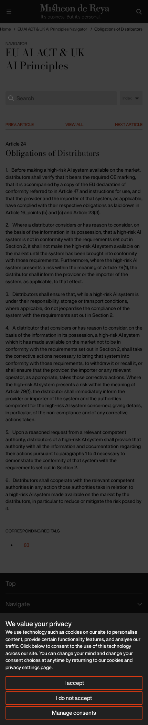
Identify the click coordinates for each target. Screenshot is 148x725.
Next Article (128, 124)
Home (5, 29)
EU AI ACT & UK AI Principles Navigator (52, 29)
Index (127, 98)
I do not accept (74, 698)
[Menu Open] (9, 11)
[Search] (139, 11)
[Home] (74, 11)
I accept (74, 683)
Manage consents (74, 713)
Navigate (18, 603)
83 (26, 545)
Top (11, 583)
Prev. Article (20, 124)
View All (74, 124)
